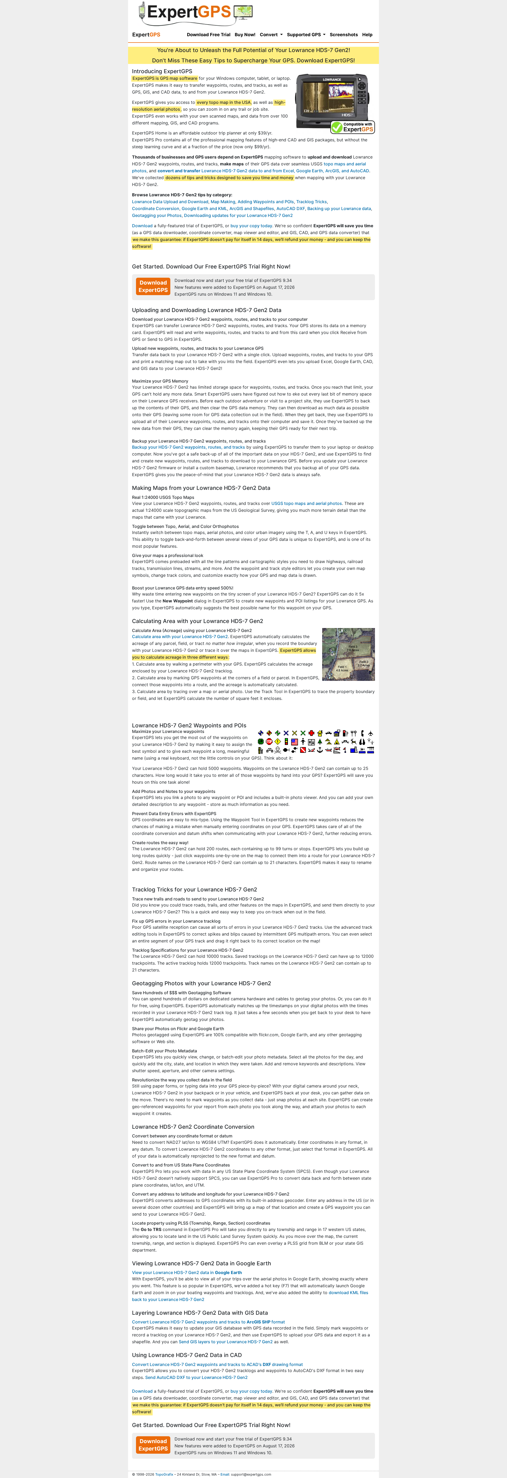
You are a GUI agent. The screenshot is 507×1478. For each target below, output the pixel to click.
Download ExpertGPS (153, 286)
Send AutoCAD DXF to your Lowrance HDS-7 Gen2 (196, 1377)
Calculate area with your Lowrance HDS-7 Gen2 (180, 636)
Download (142, 225)
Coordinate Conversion (155, 208)
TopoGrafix (164, 1474)
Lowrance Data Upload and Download (170, 201)
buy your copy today (251, 225)
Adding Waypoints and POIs (266, 201)
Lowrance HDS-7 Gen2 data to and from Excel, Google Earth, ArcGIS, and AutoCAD (263, 170)
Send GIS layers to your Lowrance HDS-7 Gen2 (226, 1341)
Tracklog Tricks (311, 201)
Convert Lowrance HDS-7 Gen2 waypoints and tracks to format (208, 1321)
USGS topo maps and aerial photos (306, 503)
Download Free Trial (209, 34)
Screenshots (344, 34)
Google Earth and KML (204, 208)
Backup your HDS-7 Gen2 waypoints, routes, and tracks (188, 447)
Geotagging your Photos (157, 215)
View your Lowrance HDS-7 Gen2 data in (187, 1272)
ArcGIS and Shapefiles (251, 208)
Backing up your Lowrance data (339, 208)
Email (224, 1474)
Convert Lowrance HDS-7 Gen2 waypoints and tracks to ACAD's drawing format (217, 1364)
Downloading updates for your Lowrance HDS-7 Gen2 (238, 215)
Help (367, 34)
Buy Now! (245, 34)
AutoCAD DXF (290, 208)
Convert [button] (269, 34)
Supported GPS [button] (304, 34)
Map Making (223, 201)
